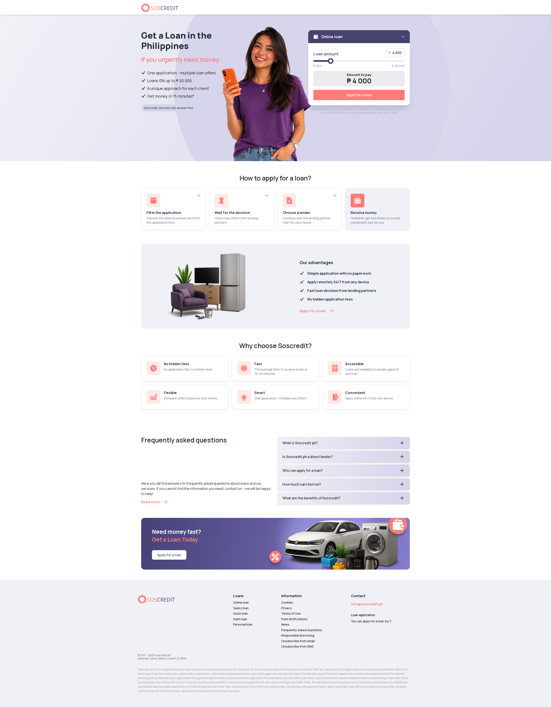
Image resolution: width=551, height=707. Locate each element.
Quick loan (240, 613)
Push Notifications (294, 619)
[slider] (330, 61)
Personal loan (242, 624)
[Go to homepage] (161, 7)
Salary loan (241, 608)
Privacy (286, 608)
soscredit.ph (163, 655)
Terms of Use (291, 613)
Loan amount (326, 54)
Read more (150, 502)
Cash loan (240, 619)
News (285, 624)
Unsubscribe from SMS (297, 646)
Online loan (241, 602)
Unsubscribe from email (298, 641)
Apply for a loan (359, 95)
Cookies (287, 602)
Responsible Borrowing (297, 635)
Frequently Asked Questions (301, 630)
